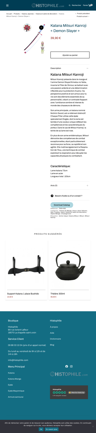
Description (55, 68)
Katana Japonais (28, 14)
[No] (93, 426)
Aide (52, 333)
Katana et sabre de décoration (46, 14)
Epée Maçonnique (16, 391)
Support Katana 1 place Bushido (23, 293)
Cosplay (57, 212)
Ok (41, 429)
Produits (17, 14)
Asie (52, 212)
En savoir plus (51, 429)
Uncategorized (66, 214)
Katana (11, 373)
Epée (10, 385)
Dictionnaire (55, 339)
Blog (52, 345)
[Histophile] (48, 5)
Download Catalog (62, 205)
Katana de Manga (65, 211)
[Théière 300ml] (69, 265)
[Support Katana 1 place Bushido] (26, 265)
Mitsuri (82, 216)
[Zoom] (41, 27)
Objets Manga (55, 214)
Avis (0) (53, 185)
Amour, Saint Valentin (79, 211)
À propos (54, 327)
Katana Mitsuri (74, 216)
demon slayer (63, 216)
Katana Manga (14, 379)
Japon (62, 212)
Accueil (9, 14)
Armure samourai (15, 397)
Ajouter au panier (70, 55)
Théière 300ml (57, 293)
